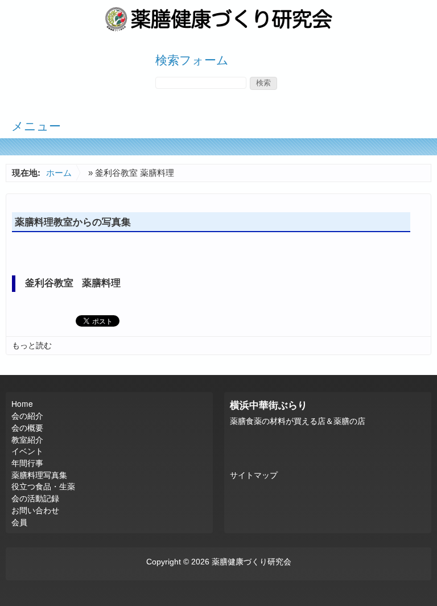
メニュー (36, 125)
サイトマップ (254, 475)
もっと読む (32, 345)
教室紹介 (27, 439)
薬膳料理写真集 (39, 474)
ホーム (59, 173)
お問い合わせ (35, 510)
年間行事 (27, 462)
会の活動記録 (35, 498)
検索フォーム (192, 59)
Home (22, 403)
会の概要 (27, 427)
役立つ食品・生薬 (43, 486)
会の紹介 (27, 415)
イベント (27, 450)
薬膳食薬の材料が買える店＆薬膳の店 (297, 421)
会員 (19, 521)
